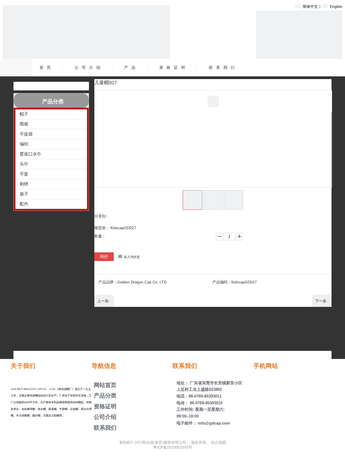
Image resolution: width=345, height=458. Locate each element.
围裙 (24, 124)
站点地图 (218, 442)
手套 (24, 174)
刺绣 (24, 184)
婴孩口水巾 (30, 154)
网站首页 (104, 385)
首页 (47, 68)
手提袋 (26, 134)
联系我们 (223, 68)
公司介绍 (89, 68)
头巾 (24, 164)
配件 (24, 204)
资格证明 (173, 68)
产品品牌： (107, 282)
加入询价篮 (132, 257)
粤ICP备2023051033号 (172, 447)
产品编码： (221, 282)
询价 (104, 256)
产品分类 (104, 395)
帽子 (24, 114)
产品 (131, 68)
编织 (24, 144)
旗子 (24, 194)
